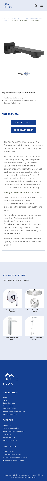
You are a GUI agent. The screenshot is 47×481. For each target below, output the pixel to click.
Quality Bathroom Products (30, 19)
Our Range (12, 19)
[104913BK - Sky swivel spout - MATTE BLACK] (23, 48)
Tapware (5, 21)
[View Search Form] (35, 5)
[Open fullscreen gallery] (43, 68)
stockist (19, 204)
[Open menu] (41, 5)
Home (4, 19)
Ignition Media (31, 477)
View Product (12, 312)
